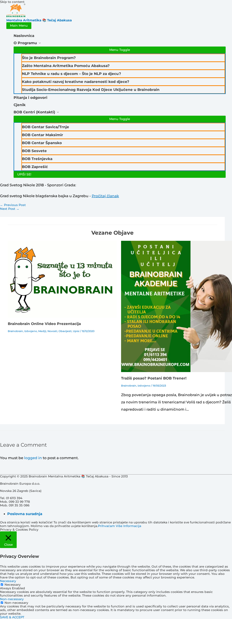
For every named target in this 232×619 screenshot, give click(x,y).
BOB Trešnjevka (37, 159)
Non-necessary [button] (12, 599)
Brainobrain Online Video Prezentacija (44, 324)
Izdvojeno (30, 331)
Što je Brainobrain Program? (49, 58)
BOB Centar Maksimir (42, 135)
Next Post (9, 209)
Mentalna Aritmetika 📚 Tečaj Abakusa (39, 20)
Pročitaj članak (105, 196)
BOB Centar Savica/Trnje (45, 127)
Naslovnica (24, 35)
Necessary (13, 584)
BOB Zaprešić (35, 167)
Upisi (76, 331)
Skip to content (12, 2)
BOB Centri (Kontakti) (34, 112)
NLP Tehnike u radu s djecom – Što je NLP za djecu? (71, 74)
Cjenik (20, 105)
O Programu (25, 43)
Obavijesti (65, 331)
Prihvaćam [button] (106, 526)
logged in (33, 458)
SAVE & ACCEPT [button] (12, 617)
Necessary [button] (8, 581)
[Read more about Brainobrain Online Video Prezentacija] (62, 316)
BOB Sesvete (34, 151)
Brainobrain (15, 331)
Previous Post (13, 205)
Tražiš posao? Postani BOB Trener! (154, 378)
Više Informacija (128, 526)
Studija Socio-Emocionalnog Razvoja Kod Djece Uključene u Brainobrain (91, 89)
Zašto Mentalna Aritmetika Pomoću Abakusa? (66, 66)
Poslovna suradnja (24, 514)
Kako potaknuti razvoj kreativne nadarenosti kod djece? (75, 81)
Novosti (52, 331)
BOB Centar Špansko (42, 143)
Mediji (42, 331)
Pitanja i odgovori (30, 97)
